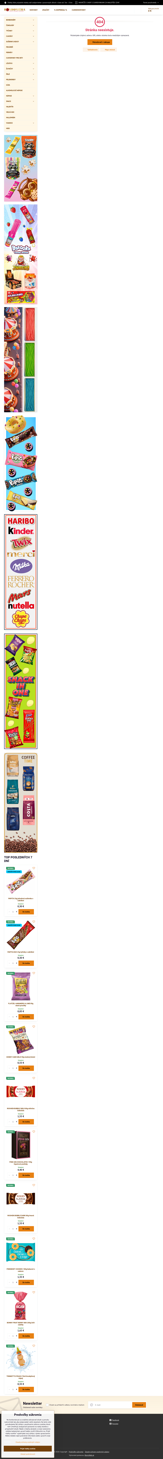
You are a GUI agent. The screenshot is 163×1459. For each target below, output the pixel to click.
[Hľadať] (137, 10)
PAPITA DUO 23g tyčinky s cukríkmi (20, 952)
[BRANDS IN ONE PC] (20, 572)
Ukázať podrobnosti (28, 1454)
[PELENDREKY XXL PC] (20, 360)
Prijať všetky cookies (27, 1449)
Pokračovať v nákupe (101, 42)
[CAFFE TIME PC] (20, 803)
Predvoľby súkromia (76, 1452)
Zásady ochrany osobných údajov (97, 1452)
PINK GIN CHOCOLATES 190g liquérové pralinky (20, 1163)
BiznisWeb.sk (89, 1455)
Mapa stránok (109, 50)
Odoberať (139, 1405)
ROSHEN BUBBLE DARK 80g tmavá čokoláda (20, 1217)
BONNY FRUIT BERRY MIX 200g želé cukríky (21, 1324)
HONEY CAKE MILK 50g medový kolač (20, 1057)
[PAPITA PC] (20, 464)
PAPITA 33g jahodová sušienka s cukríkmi (20, 900)
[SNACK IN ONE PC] (20, 692)
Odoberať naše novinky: (33, 1407)
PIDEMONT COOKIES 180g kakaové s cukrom (21, 1270)
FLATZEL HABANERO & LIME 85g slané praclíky (20, 1005)
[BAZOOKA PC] (20, 254)
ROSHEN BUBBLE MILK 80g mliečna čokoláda (21, 1110)
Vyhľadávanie (92, 50)
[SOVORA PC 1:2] (20, 168)
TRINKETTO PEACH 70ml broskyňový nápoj (21, 1377)
